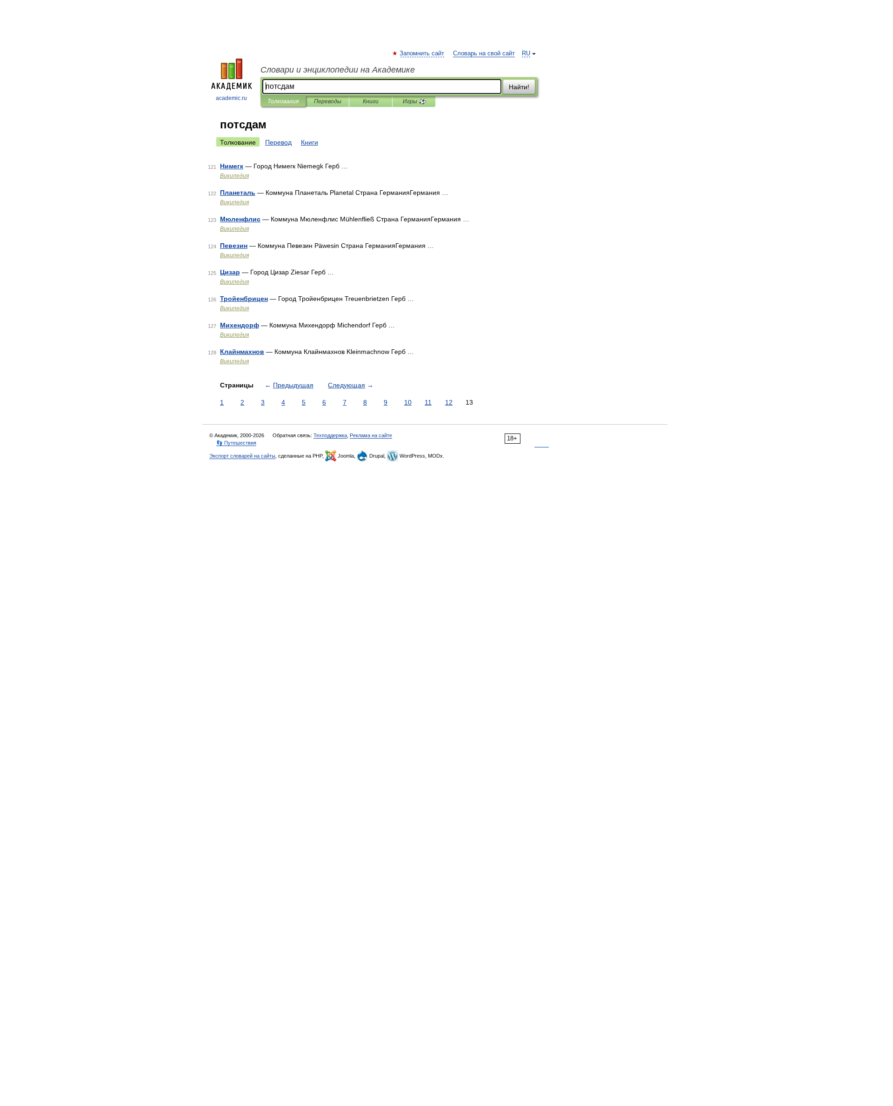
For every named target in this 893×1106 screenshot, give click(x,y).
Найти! (519, 87)
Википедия (234, 176)
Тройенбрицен (244, 298)
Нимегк (231, 166)
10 (408, 402)
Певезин (233, 245)
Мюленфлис (240, 219)
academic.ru (231, 98)
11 (428, 402)
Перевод (278, 142)
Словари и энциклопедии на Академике (337, 69)
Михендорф (239, 325)
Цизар (230, 272)
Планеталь (237, 192)
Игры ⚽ (414, 101)
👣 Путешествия (236, 443)
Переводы (327, 101)
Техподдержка (330, 435)
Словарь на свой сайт (484, 53)
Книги (371, 101)
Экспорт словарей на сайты (242, 456)
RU (526, 53)
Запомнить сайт (422, 53)
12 (449, 402)
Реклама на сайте (371, 435)
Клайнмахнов (242, 351)
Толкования (283, 101)
